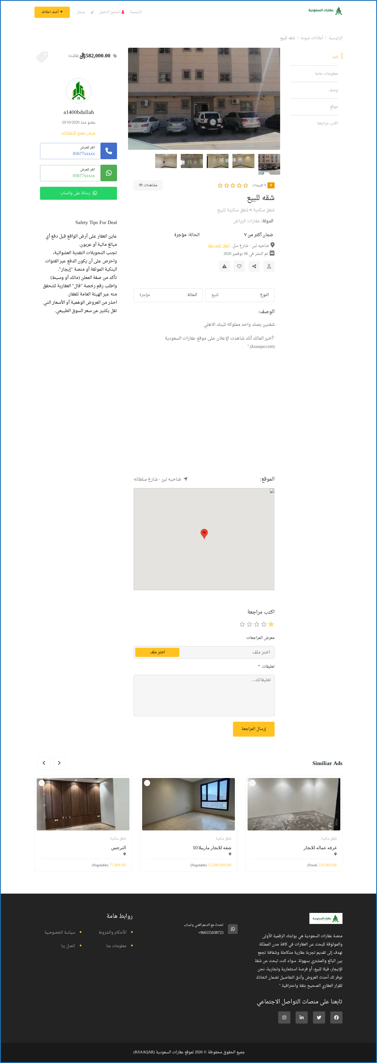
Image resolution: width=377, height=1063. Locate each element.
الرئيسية (136, 12)
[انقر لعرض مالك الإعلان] (269, 266)
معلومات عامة (326, 74)
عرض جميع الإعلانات (78, 133)
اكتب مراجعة (327, 123)
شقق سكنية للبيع (232, 210)
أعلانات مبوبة (312, 38)
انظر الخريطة (218, 246)
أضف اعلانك (50, 12)
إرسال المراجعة (253, 729)
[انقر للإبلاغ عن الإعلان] (224, 266)
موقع (334, 107)
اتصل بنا (68, 946)
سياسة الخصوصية (59, 932)
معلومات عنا (116, 946)
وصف (333, 90)
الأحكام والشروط (112, 932)
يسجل (81, 12)
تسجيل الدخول (109, 12)
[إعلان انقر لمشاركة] (254, 266)
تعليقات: (266, 666)
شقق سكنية (264, 210)
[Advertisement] (204, 422)
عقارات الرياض (246, 221)
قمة (335, 57)
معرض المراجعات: (260, 638)
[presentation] (59, 763)
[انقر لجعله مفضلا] (239, 266)
